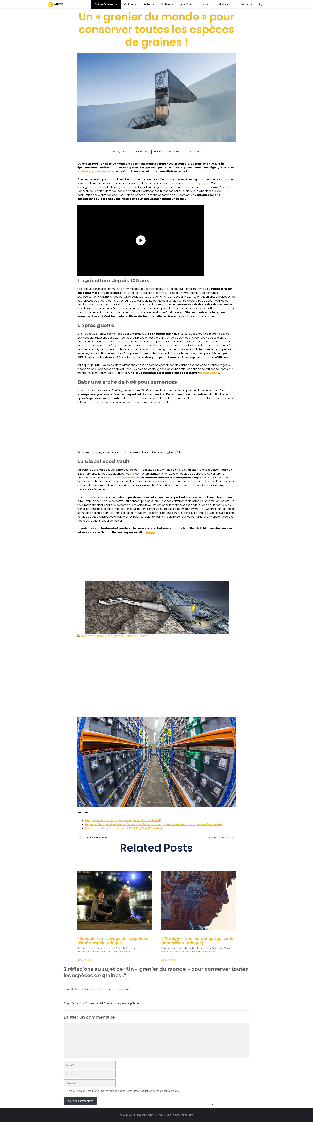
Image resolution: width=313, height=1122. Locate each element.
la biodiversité (209, 373)
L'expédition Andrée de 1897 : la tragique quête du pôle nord (106, 1003)
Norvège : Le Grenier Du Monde (123, 828)
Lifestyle (244, 4)
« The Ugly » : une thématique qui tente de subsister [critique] (197, 940)
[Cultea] (57, 4)
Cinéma (128, 4)
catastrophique (198, 183)
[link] (156, 607)
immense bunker (128, 477)
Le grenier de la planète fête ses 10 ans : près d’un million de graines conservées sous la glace (153, 824)
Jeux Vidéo (186, 4)
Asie (205, 4)
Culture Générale (104, 4)
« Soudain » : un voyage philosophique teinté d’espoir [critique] (112, 940)
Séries (146, 4)
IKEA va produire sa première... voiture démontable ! (100, 989)
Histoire (184, 151)
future (150, 532)
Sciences (196, 151)
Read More (84, 959)
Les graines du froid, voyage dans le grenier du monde (123, 820)
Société (165, 4)
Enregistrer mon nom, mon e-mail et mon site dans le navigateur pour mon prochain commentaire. (123, 1090)
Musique (223, 4)
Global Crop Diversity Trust (96, 171)
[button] (260, 4)
